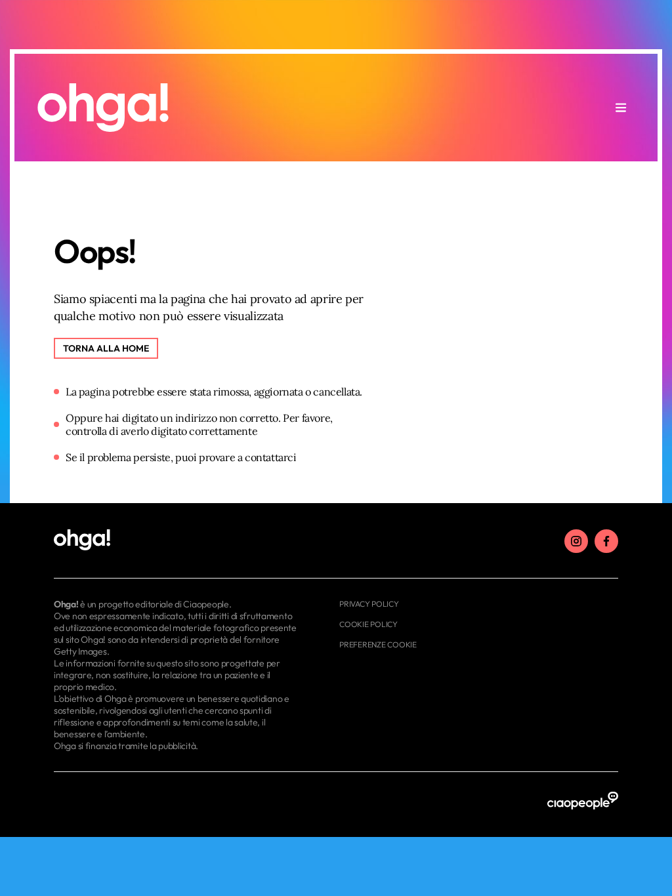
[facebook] (606, 541)
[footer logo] (177, 540)
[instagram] (576, 541)
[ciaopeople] (582, 801)
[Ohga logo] (103, 107)
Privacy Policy (369, 604)
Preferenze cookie (378, 644)
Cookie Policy (368, 624)
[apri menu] (621, 107)
